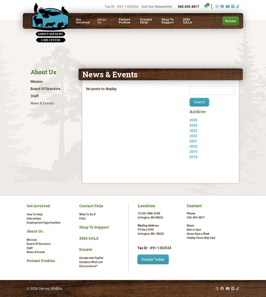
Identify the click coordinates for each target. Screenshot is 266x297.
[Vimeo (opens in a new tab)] (232, 6)
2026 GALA (187, 21)
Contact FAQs (146, 21)
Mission (37, 81)
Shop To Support (167, 21)
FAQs (82, 218)
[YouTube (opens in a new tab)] (227, 6)
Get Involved (83, 21)
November (201, 130)
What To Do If (87, 214)
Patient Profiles (124, 21)
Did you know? (88, 266)
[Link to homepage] (50, 22)
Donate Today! (153, 259)
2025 (193, 120)
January (199, 157)
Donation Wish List (91, 262)
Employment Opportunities (44, 222)
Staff (35, 96)
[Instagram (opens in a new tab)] (217, 6)
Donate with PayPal (91, 258)
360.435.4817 (188, 6)
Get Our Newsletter (157, 6)
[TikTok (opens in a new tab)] (237, 6)
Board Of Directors (45, 89)
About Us (102, 21)
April (197, 136)
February (200, 146)
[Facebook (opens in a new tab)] (221, 6)
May (196, 125)
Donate (230, 21)
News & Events (42, 103)
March (198, 141)
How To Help (34, 214)
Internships (34, 218)
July (196, 162)
